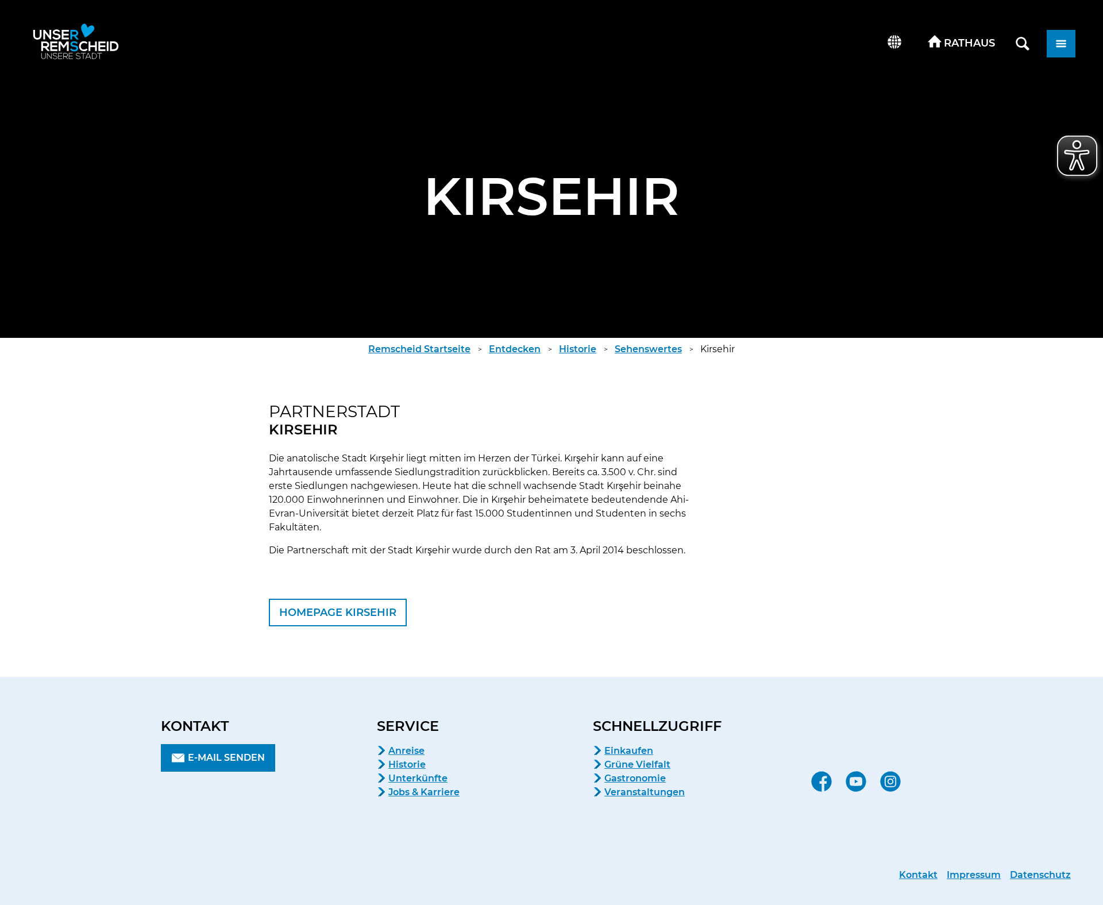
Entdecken (515, 349)
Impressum (974, 874)
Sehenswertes (648, 349)
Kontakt (918, 874)
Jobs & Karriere (424, 792)
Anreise (406, 750)
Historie (577, 349)
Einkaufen (628, 750)
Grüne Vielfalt (637, 764)
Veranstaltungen (644, 792)
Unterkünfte (418, 778)
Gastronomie (635, 778)
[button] (961, 43)
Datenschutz (1040, 874)
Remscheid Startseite (419, 349)
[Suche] (1022, 43)
